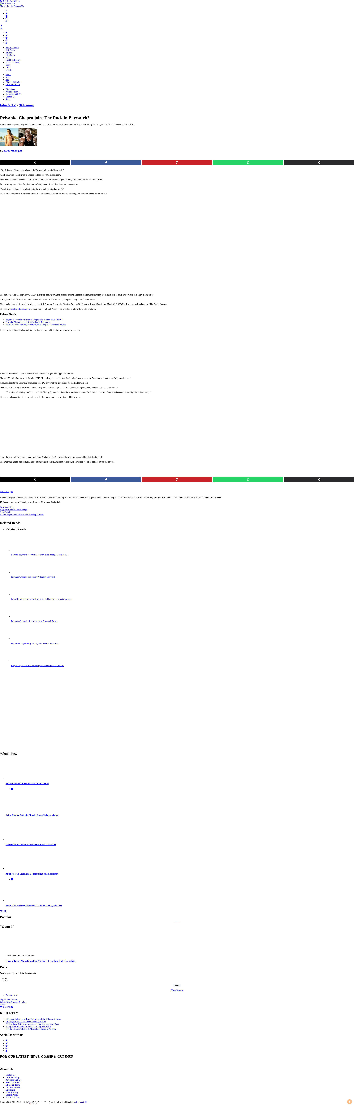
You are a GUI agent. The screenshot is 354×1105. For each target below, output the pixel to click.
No (6, 981)
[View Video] (12, 789)
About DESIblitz (13, 82)
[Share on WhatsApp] (248, 162)
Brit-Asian (10, 50)
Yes (6, 978)
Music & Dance (12, 62)
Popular (14, 1002)
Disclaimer (10, 89)
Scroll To (6, 1007)
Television (26, 105)
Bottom (14, 1000)
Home (8, 74)
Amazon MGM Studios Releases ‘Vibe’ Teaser (27, 783)
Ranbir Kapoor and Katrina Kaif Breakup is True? (22, 514)
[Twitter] (7, 13)
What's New (5, 1002)
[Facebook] (6, 11)
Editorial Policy (12, 1097)
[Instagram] (6, 18)
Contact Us (19, 6)
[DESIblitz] (0, 28)
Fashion (9, 52)
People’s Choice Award (20, 309)
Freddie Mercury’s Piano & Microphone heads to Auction (31, 1029)
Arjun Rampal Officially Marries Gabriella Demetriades (32, 815)
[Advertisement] (47, 216)
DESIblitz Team (13, 84)
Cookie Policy (12, 1095)
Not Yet (175, 28)
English (34, 1103)
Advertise (9, 6)
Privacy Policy (12, 92)
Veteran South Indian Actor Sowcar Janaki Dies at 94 (31, 844)
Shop (2, 6)
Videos (17, 1)
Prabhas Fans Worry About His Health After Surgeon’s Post (34, 905)
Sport (8, 65)
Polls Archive (11, 995)
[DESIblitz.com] (8, 3)
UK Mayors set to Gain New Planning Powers (26, 1021)
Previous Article (7, 507)
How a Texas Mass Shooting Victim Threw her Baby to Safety (41, 960)
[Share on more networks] (319, 162)
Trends (8, 70)
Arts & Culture (12, 47)
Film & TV (10, 55)
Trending (23, 1002)
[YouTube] (6, 21)
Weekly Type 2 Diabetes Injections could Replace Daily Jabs (32, 1024)
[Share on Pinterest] (177, 162)
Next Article (5, 512)
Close (2, 1004)
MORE (3, 911)
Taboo (8, 67)
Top (1, 1000)
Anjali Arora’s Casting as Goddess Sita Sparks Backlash (32, 874)
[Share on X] (35, 162)
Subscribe (197, 28)
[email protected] (79, 1102)
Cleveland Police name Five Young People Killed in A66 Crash (33, 1019)
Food (8, 57)
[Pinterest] (6, 16)
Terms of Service (13, 1087)
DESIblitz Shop (12, 1077)
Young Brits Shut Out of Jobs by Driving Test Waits (28, 1026)
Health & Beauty (13, 60)
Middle (7, 1000)
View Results (177, 990)
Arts (11, 1)
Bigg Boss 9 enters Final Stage (13, 509)
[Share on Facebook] (106, 162)
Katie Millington (13, 150)
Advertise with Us (13, 94)
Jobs (7, 1)
